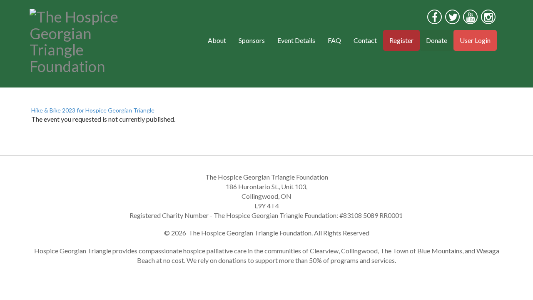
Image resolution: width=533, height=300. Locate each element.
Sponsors (252, 40)
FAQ (334, 40)
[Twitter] (452, 17)
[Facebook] (434, 17)
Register (401, 40)
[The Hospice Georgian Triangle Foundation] (84, 39)
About (217, 40)
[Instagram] (488, 17)
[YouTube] (470, 17)
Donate (436, 40)
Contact (365, 40)
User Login (475, 40)
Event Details (296, 40)
